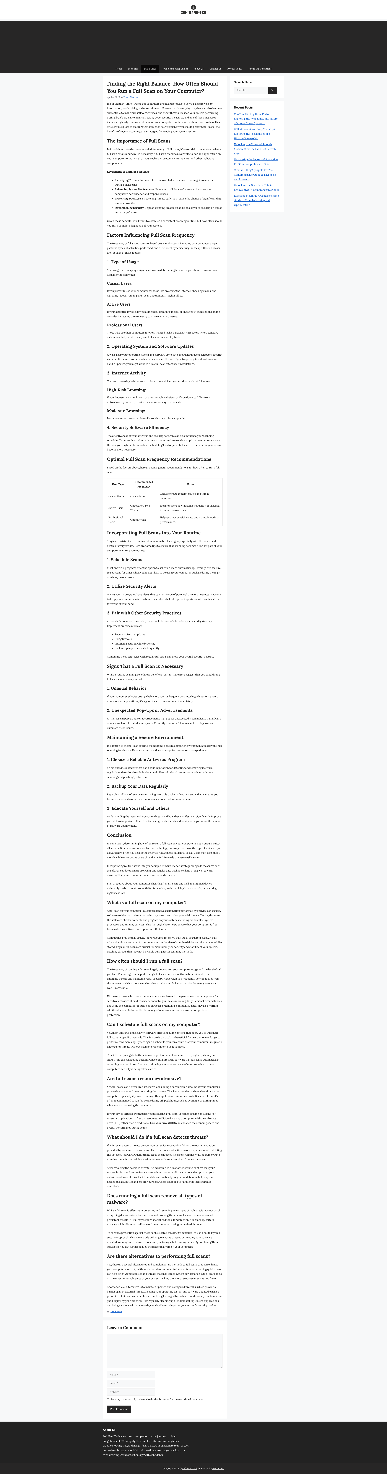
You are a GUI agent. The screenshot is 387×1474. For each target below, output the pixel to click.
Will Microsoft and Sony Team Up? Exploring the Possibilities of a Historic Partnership (254, 134)
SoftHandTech (189, 1468)
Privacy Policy (234, 68)
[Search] (272, 90)
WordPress (218, 1468)
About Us (198, 68)
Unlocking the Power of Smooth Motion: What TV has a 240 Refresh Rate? (255, 149)
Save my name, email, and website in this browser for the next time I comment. (157, 1399)
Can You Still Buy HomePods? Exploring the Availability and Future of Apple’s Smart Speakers (256, 118)
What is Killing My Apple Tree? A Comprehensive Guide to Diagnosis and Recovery (255, 174)
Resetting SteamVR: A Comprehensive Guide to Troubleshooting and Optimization (256, 200)
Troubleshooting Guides (175, 68)
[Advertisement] (193, 42)
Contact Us (215, 68)
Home (118, 68)
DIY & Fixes (150, 68)
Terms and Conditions (260, 68)
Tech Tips (133, 68)
